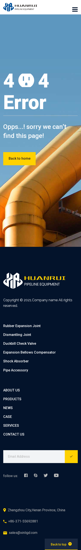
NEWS (8, 408)
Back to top (58, 544)
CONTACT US (13, 434)
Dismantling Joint (17, 335)
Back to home (19, 158)
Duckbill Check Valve (19, 343)
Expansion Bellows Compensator (29, 352)
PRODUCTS (12, 399)
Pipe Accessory (15, 370)
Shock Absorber (16, 361)
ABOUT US (11, 390)
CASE (7, 417)
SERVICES (11, 425)
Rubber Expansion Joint (22, 326)
